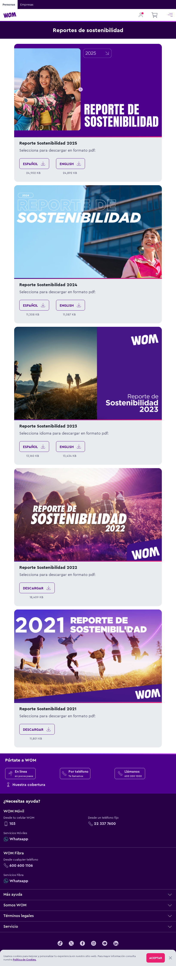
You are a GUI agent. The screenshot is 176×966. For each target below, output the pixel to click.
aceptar (155, 958)
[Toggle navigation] (170, 15)
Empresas (26, 4)
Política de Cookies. (24, 960)
